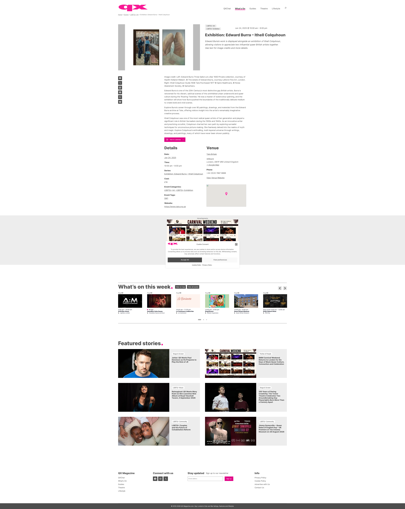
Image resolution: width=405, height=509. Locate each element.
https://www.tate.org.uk (175, 206)
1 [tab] (199, 319)
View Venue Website (215, 178)
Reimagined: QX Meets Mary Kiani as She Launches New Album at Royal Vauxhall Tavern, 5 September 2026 (184, 395)
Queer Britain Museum (241, 311)
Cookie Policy (196, 265)
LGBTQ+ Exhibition (213, 29)
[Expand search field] (285, 9)
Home (120, 15)
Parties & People (265, 354)
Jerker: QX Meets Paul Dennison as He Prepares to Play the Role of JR (184, 360)
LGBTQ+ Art (134, 15)
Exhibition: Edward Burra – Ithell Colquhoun (183, 174)
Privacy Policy (207, 265)
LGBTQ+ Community (180, 421)
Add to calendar (175, 140)
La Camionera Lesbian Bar (185, 311)
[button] (236, 244)
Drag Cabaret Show (269, 311)
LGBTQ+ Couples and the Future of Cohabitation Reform (181, 427)
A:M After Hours (123, 311)
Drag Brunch (209, 311)
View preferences (220, 260)
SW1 (166, 198)
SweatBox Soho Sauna (155, 311)
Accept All (185, 260)
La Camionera (182, 313)
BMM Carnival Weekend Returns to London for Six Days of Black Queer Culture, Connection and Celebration (271, 361)
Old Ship (267, 313)
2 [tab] (203, 319)
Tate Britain (212, 154)
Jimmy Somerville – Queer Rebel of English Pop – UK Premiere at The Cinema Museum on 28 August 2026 (271, 428)
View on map (180, 287)
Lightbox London (125, 313)
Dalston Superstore (212, 313)
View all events (193, 287)
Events (126, 15)
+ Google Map (213, 165)
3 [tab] (206, 319)
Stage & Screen (178, 354)
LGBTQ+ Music (178, 388)
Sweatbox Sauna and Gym (157, 313)
